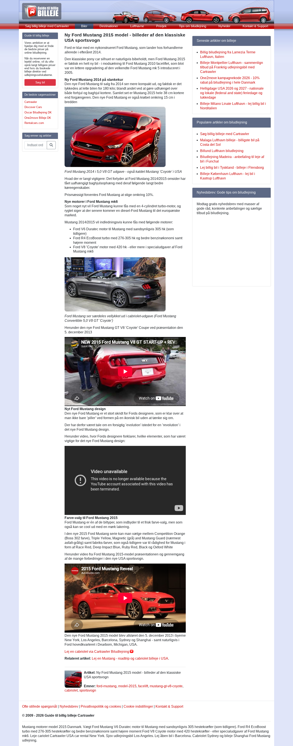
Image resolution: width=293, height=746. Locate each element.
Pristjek (161, 26)
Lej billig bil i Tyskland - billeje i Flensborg (232, 167)
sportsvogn (87, 690)
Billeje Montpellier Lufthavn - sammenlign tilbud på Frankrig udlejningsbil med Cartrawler (231, 67)
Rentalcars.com (34, 123)
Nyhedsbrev (69, 706)
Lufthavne (137, 26)
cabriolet (71, 690)
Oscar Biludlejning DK (38, 112)
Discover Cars (33, 107)
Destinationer (109, 26)
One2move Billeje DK (37, 117)
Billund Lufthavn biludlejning (221, 151)
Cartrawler (30, 102)
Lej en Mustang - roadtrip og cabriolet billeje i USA (130, 658)
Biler (84, 26)
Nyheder (224, 26)
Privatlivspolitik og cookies (101, 706)
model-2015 (127, 686)
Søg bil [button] (40, 82)
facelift (143, 686)
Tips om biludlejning (192, 26)
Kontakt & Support (255, 26)
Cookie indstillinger (138, 706)
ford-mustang (106, 686)
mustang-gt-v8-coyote (166, 686)
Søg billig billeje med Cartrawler (47, 26)
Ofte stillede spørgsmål (39, 706)
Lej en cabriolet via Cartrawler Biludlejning (97, 651)
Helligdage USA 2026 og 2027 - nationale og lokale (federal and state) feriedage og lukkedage (232, 93)
